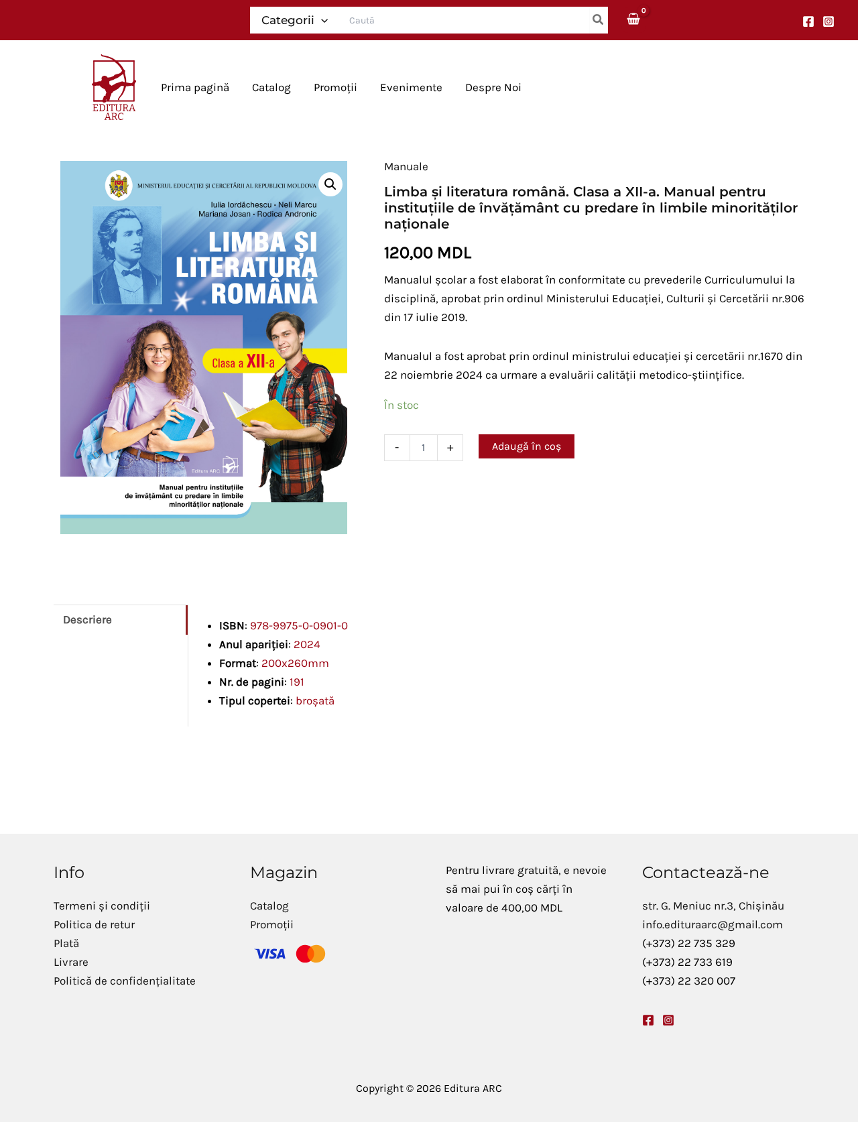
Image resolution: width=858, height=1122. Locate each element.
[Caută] (598, 20)
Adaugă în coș (526, 446)
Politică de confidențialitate (125, 980)
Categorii (287, 20)
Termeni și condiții (102, 905)
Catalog (269, 905)
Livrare (71, 962)
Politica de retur (94, 924)
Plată (66, 943)
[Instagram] (828, 21)
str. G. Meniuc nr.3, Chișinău (713, 905)
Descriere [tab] (87, 619)
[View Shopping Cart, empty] (634, 19)
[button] (321, 20)
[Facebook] (808, 21)
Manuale (406, 166)
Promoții (272, 924)
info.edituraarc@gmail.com (712, 924)
